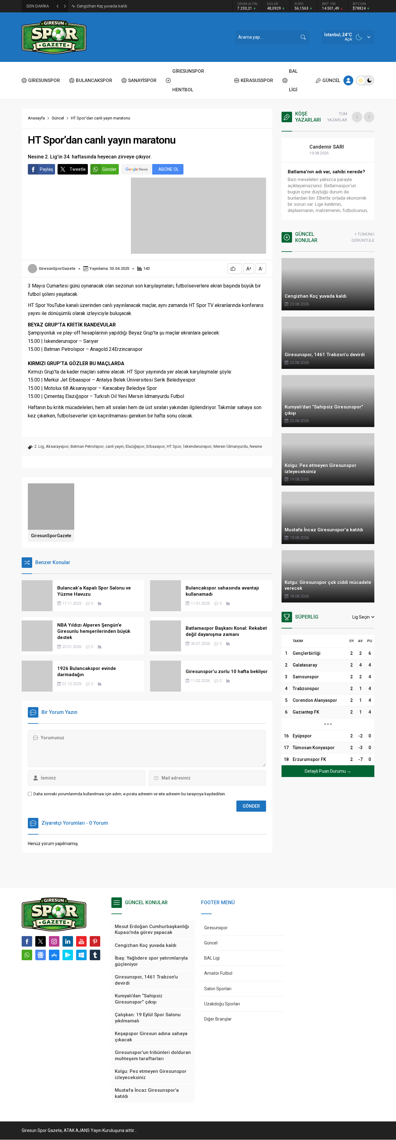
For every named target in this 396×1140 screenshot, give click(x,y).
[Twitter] (40, 941)
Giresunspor (216, 927)
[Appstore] (54, 955)
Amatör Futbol (218, 973)
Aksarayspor (57, 446)
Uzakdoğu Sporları (222, 1003)
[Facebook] (27, 941)
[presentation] (357, 117)
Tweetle (78, 169)
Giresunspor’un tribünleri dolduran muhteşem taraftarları (319, 175)
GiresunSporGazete (57, 268)
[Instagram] (54, 941)
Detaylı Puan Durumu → (328, 771)
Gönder (109, 169)
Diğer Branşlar (218, 1019)
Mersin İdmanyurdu (230, 446)
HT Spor (174, 446)
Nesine (256, 446)
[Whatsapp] (27, 955)
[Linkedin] (67, 941)
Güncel (58, 118)
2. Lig (39, 446)
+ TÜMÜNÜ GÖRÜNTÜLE (362, 237)
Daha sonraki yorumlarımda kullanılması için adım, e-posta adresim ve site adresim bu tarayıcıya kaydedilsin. (129, 794)
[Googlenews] (40, 955)
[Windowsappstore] (81, 955)
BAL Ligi (212, 958)
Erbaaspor (155, 446)
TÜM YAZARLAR (337, 116)
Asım (314, 147)
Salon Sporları (217, 988)
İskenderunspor (197, 446)
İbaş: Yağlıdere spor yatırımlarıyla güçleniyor (116, 6)
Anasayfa (36, 118)
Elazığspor (135, 446)
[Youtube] (81, 941)
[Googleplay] (67, 955)
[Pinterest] (95, 941)
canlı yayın (114, 446)
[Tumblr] (95, 955)
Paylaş (46, 169)
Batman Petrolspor (87, 446)
